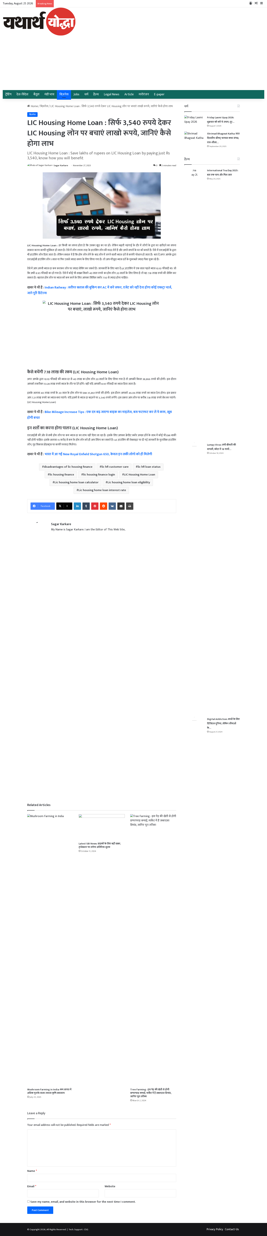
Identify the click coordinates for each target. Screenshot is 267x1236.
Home (34, 106)
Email (31, 1186)
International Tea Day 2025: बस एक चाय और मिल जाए (222, 172)
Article (129, 94)
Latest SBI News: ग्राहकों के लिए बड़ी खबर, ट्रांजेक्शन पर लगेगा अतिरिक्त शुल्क (100, 845)
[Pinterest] (94, 506)
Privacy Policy (215, 1229)
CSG (86, 1229)
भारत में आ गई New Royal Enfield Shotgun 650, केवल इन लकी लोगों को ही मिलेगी (98, 454)
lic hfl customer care (115, 466)
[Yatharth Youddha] (39, 22)
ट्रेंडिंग (8, 94)
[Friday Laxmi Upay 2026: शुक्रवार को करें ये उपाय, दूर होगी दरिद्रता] (194, 122)
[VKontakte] (112, 506)
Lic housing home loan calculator (76, 482)
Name (32, 1171)
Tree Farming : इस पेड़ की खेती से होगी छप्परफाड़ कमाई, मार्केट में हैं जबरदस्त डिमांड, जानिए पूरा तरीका (150, 1092)
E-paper (159, 94)
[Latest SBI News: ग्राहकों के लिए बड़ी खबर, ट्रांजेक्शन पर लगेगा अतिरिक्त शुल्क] (102, 827)
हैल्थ (96, 94)
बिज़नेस (63, 94)
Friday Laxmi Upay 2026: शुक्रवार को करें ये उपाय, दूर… (220, 119)
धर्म (86, 94)
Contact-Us (232, 1229)
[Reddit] (103, 506)
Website (110, 1186)
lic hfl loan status (149, 466)
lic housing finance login (99, 474)
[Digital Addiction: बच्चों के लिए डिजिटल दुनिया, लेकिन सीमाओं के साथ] (194, 853)
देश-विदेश (22, 94)
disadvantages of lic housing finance (68, 466)
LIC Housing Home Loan (139, 474)
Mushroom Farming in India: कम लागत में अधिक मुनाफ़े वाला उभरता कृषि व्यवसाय (49, 1091)
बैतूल (36, 94)
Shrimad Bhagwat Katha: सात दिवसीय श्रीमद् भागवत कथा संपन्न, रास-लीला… (223, 138)
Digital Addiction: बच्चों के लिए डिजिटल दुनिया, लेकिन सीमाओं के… (223, 723)
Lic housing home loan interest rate (102, 490)
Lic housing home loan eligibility (129, 482)
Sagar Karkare (61, 165)
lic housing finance (62, 474)
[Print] (129, 506)
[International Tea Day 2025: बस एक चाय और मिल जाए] (194, 304)
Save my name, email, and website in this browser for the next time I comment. (82, 1201)
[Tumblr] (86, 506)
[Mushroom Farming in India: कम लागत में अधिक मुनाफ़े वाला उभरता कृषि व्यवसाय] (50, 950)
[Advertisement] (133, 63)
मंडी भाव (49, 94)
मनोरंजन (144, 94)
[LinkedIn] (77, 506)
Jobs (76, 94)
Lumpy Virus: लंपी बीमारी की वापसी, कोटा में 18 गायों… (221, 447)
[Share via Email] (121, 506)
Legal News (111, 94)
